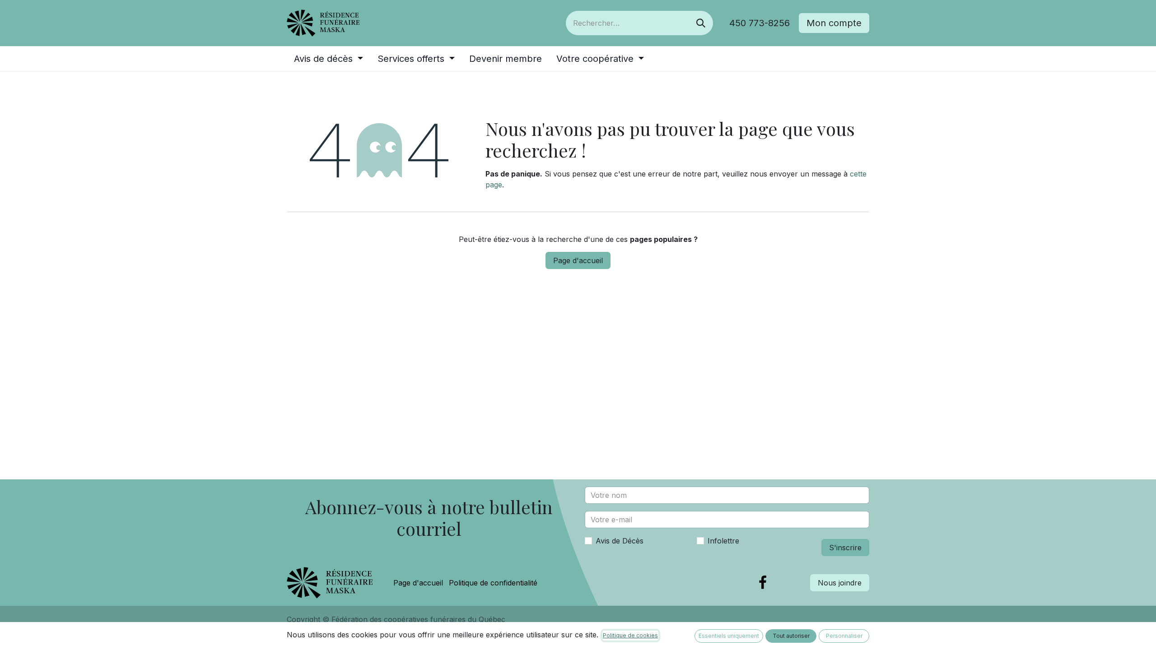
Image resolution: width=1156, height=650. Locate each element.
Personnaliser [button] (844, 635)
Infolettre (723, 540)
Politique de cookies (630, 635)
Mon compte (834, 23)
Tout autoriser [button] (791, 635)
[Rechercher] (701, 23)
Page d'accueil (578, 260)
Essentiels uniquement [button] (729, 635)
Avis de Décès (619, 540)
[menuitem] (328, 58)
